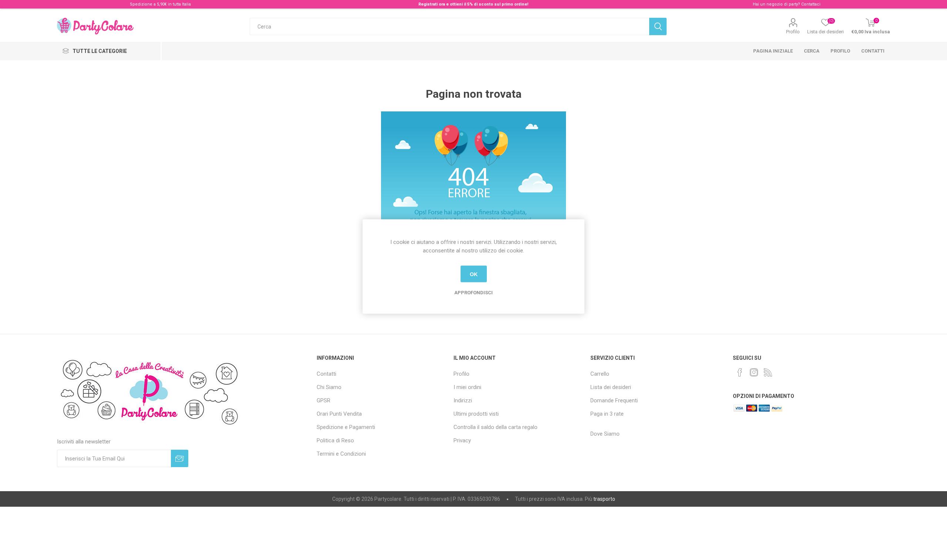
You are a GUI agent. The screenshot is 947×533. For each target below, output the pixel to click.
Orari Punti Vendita (339, 413)
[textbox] (449, 26)
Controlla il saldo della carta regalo (495, 427)
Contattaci (810, 4)
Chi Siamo (329, 387)
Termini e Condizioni (341, 453)
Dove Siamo (605, 433)
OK (474, 274)
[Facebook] (740, 372)
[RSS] (768, 372)
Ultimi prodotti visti (476, 413)
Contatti (872, 51)
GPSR (323, 400)
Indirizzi (463, 400)
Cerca (811, 51)
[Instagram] (754, 372)
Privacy (462, 440)
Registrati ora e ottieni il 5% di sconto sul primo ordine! (473, 4)
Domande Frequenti (614, 400)
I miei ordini (467, 387)
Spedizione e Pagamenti (346, 427)
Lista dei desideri (610, 387)
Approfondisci (473, 292)
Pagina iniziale (773, 51)
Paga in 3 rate (607, 413)
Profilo (793, 31)
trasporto (604, 499)
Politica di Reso (335, 440)
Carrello (599, 374)
